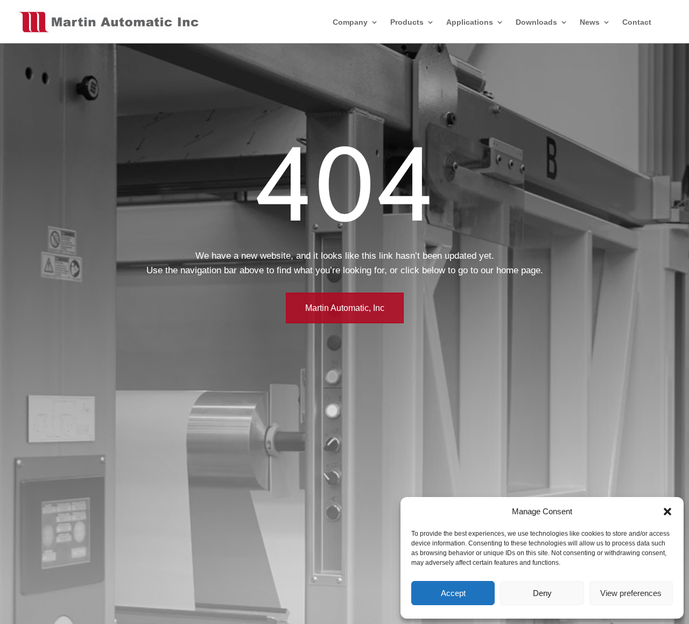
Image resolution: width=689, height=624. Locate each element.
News (590, 22)
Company (350, 22)
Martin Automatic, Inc (344, 308)
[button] (667, 511)
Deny (542, 593)
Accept (453, 593)
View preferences (631, 593)
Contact (636, 22)
